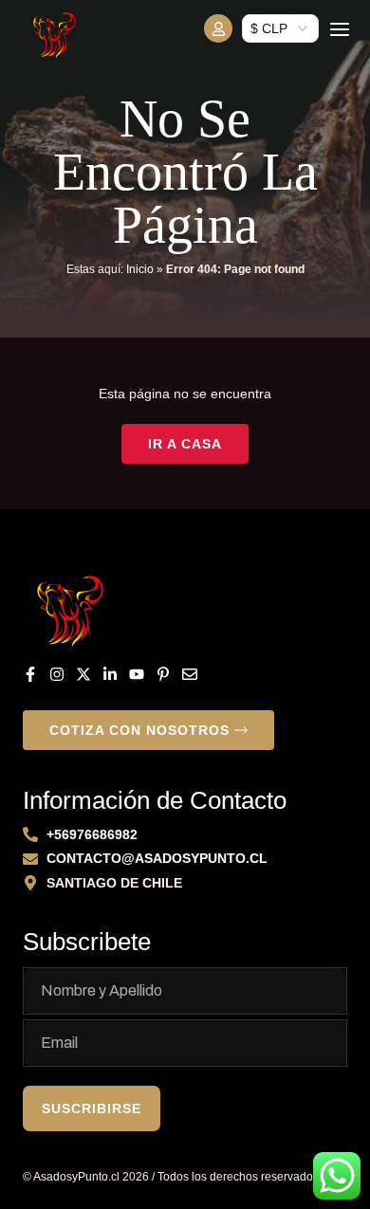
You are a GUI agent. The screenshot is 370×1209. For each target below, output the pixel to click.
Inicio (140, 269)
